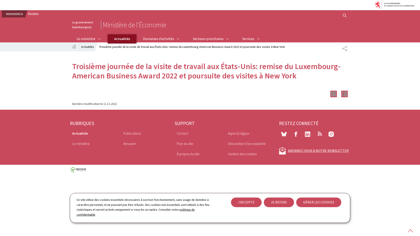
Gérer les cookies (318, 202)
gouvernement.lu (14, 13)
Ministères (33, 13)
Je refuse (279, 202)
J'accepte (246, 202)
